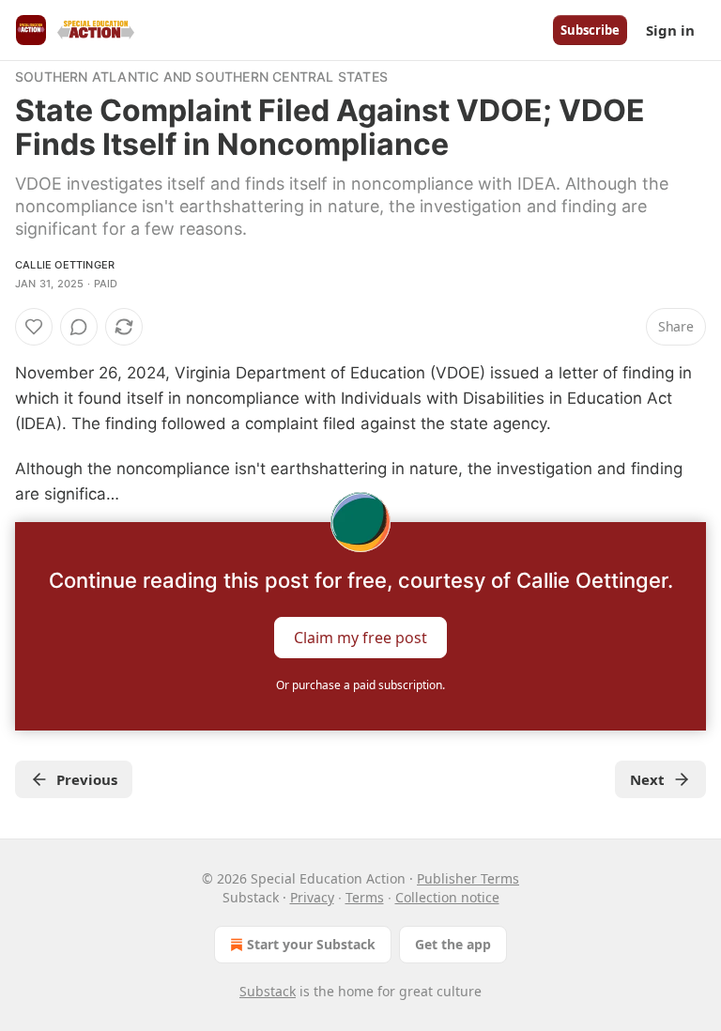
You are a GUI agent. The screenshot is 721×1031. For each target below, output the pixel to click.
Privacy (312, 897)
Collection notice (447, 897)
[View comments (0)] (79, 327)
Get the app (453, 944)
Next (647, 779)
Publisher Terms (468, 878)
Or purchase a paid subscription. (360, 685)
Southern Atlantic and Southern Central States (201, 77)
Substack (267, 991)
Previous (86, 779)
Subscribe (590, 30)
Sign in (670, 30)
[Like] (34, 327)
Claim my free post (360, 637)
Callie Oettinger (65, 264)
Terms (364, 897)
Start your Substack (311, 944)
